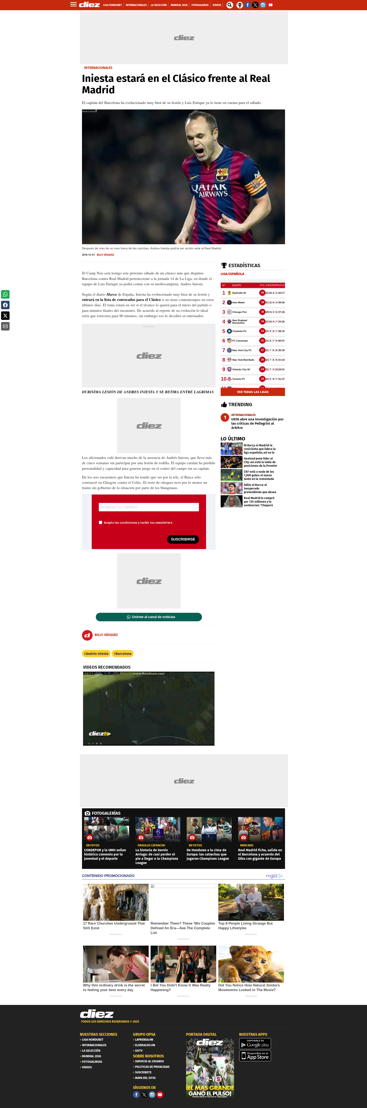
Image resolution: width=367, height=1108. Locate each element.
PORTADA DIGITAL (201, 1034)
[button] (5, 294)
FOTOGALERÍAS (106, 813)
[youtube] (160, 1094)
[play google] (263, 1043)
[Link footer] (97, 1014)
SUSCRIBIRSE (183, 539)
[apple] (263, 1055)
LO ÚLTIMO (233, 438)
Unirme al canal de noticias (153, 617)
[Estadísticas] (239, 4)
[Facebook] (136, 1094)
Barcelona (123, 654)
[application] (149, 709)
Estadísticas (244, 265)
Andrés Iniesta (97, 654)
